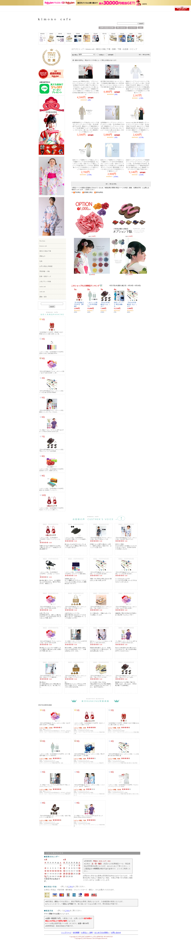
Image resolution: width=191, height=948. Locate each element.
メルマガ (132, 28)
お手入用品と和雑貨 (45, 266)
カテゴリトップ (77, 49)
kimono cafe (43, 246)
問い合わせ (121, 28)
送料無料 (110, 55)
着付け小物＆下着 (45, 251)
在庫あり (101, 55)
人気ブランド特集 (45, 281)
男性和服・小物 (44, 271)
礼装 (40, 261)
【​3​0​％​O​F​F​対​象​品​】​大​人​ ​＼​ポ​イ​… (105, 304)
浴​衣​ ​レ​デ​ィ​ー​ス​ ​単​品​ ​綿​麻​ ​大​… (119, 304)
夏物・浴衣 (43, 297)
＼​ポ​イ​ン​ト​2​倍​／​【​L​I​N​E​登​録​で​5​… (92, 304)
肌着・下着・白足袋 (120, 49)
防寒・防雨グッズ (45, 276)
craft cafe (42, 291)
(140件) (141, 175)
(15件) (141, 98)
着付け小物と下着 (103, 49)
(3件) (115, 94)
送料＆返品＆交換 (106, 28)
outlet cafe (42, 286)
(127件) (141, 137)
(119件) (89, 175)
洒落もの (42, 256)
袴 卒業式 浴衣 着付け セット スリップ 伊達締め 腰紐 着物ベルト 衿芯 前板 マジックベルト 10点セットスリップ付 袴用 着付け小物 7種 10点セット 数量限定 (112, 85)
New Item (42, 241)
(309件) (116, 176)
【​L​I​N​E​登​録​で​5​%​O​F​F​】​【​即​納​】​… (79, 304)
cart (140, 27)
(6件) (89, 100)
